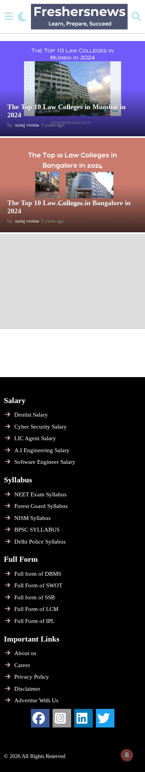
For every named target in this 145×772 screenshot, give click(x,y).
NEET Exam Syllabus (40, 494)
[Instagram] (62, 718)
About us (25, 653)
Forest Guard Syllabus (41, 506)
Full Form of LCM (36, 609)
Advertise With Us (36, 700)
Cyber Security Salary (40, 427)
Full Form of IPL (34, 621)
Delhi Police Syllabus (40, 542)
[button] (9, 16)
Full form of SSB (34, 597)
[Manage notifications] (127, 755)
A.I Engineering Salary (42, 450)
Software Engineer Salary (44, 462)
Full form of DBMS (37, 574)
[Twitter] (105, 718)
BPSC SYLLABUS (37, 530)
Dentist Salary (31, 415)
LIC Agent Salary (35, 438)
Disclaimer (27, 689)
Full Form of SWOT (38, 585)
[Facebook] (40, 718)
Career (22, 665)
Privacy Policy (31, 677)
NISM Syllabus (32, 518)
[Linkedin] (83, 718)
